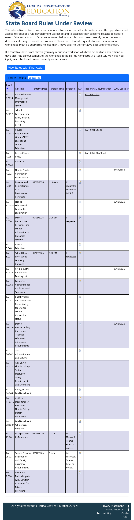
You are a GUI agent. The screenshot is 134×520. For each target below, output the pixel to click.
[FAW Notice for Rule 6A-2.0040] (80, 161)
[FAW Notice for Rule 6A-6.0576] (80, 268)
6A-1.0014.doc (92, 94)
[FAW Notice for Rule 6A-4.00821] (80, 201)
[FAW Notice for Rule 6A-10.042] (80, 350)
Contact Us (126, 514)
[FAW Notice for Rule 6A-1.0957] (80, 152)
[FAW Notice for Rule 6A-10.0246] (80, 323)
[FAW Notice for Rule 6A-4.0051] (80, 182)
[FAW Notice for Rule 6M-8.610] (80, 472)
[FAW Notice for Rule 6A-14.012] (80, 362)
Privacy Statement (113, 505)
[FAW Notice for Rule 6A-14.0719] (80, 397)
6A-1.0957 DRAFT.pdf (95, 153)
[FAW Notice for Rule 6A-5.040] (80, 244)
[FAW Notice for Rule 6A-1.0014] (80, 94)
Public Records (115, 509)
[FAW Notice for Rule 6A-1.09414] (80, 129)
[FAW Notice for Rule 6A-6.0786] (80, 280)
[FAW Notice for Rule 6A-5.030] (80, 217)
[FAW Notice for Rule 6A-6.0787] (80, 296)
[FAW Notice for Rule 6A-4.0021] (80, 169)
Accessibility (104, 513)
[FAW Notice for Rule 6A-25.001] (80, 433)
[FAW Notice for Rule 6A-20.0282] (80, 421)
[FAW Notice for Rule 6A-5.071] (80, 252)
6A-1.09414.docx (93, 129)
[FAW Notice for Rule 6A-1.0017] (80, 110)
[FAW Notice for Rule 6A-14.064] (80, 389)
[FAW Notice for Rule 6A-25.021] (80, 452)
